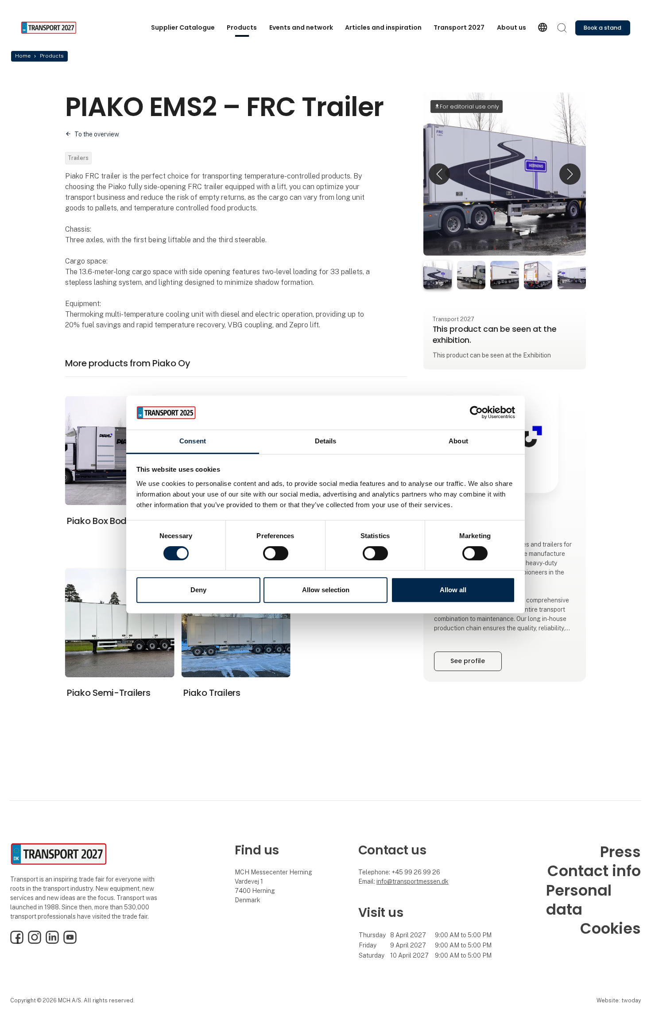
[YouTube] (70, 941)
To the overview (96, 134)
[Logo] (56, 27)
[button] (439, 174)
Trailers (78, 158)
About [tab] (458, 441)
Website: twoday (619, 1000)
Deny (198, 590)
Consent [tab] (192, 441)
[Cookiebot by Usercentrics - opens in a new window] (476, 412)
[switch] (275, 553)
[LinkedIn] (52, 941)
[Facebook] (16, 941)
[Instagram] (34, 941)
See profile (467, 660)
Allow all (453, 590)
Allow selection (325, 590)
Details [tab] (326, 441)
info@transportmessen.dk (412, 881)
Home (23, 56)
